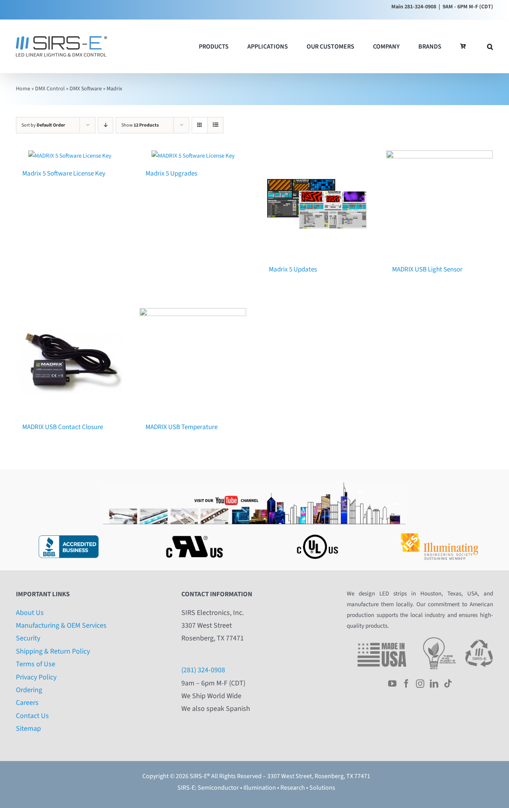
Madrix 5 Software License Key (63, 173)
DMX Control (50, 89)
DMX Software (86, 89)
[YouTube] (392, 683)
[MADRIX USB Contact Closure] (69, 361)
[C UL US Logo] (316, 533)
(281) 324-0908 (203, 670)
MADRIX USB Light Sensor (427, 269)
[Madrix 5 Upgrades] (193, 155)
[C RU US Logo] (192, 533)
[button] (490, 46)
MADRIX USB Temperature (182, 427)
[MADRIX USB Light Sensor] (439, 203)
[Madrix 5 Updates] (316, 203)
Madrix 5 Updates (293, 269)
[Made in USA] (382, 640)
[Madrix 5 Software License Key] (69, 155)
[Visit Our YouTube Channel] (254, 485)
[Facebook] (406, 683)
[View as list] (215, 125)
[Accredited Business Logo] (68, 533)
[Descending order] (105, 125)
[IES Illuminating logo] (440, 533)
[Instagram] (420, 683)
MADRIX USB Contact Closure (62, 427)
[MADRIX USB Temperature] (193, 361)
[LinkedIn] (434, 683)
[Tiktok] (448, 683)
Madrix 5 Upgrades (171, 173)
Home (23, 89)
